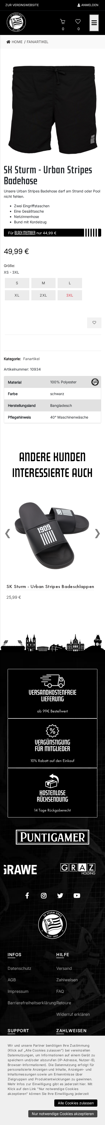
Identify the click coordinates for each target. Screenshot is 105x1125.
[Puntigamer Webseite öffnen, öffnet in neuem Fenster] (52, 837)
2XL (43, 295)
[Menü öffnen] (94, 23)
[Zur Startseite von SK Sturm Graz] (27, 22)
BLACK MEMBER (25, 232)
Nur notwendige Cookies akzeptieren (63, 1113)
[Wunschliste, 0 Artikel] (78, 22)
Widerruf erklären (73, 1014)
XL (17, 295)
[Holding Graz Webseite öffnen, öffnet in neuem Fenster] (67, 869)
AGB (12, 979)
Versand (64, 968)
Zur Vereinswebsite (22, 5)
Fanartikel (31, 359)
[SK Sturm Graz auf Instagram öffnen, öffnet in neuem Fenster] (43, 896)
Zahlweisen (67, 979)
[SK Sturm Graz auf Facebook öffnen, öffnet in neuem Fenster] (27, 896)
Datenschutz (19, 968)
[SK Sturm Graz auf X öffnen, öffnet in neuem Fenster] (60, 896)
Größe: (9, 265)
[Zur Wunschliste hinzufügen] (94, 322)
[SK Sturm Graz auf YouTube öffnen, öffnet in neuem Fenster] (76, 896)
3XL (69, 295)
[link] (15, 42)
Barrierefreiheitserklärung (32, 1002)
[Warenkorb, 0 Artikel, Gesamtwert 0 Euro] (62, 22)
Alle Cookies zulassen (76, 1103)
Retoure (63, 1002)
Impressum (18, 991)
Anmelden (89, 5)
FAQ (60, 991)
